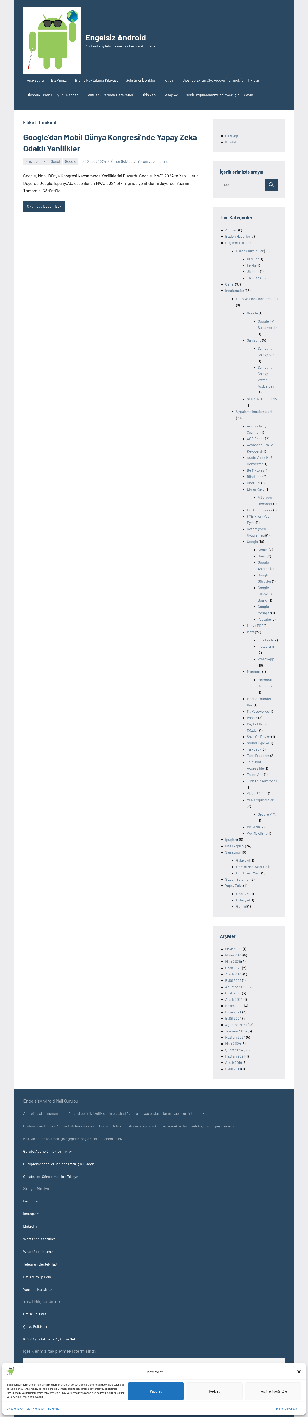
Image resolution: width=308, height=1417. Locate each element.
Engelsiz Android (115, 37)
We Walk (253, 827)
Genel (55, 161)
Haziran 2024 (235, 1037)
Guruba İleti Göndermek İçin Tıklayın (51, 1176)
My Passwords (258, 711)
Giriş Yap (149, 95)
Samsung (254, 340)
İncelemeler (234, 290)
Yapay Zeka (234, 885)
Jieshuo (253, 271)
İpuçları (231, 839)
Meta (251, 632)
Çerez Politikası (15, 1408)
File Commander (260, 510)
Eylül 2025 (233, 980)
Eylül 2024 (233, 1018)
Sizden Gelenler (237, 879)
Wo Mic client (257, 833)
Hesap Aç (170, 95)
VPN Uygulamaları (260, 800)
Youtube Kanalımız (37, 1289)
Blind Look (255, 476)
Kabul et (156, 1391)
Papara (252, 717)
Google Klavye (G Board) (265, 593)
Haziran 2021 (235, 1056)
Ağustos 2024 (236, 1024)
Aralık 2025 (234, 974)
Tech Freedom (258, 755)
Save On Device (259, 736)
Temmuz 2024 (236, 1031)
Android (231, 230)
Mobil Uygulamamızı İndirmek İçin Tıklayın (219, 95)
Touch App (255, 774)
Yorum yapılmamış (153, 161)
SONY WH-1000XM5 (262, 399)
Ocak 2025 (233, 993)
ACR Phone (255, 438)
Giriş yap (231, 135)
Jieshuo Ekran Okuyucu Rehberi (53, 95)
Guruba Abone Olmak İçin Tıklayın (48, 1151)
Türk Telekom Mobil (262, 781)
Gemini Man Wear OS (251, 866)
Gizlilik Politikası (36, 1408)
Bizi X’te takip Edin (37, 1277)
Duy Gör (253, 259)
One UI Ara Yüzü (248, 873)
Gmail (262, 556)
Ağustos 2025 (236, 986)
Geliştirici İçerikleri (141, 80)
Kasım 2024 (234, 1005)
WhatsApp (266, 659)
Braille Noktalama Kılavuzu (97, 80)
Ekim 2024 (233, 1012)
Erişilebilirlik (35, 161)
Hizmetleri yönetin (286, 1408)
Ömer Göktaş (121, 161)
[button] (299, 1372)
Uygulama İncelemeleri (254, 411)
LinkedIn (30, 1226)
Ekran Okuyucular (250, 251)
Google (70, 161)
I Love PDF (255, 625)
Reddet (214, 1391)
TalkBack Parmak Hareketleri (110, 95)
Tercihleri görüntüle (273, 1391)
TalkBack (254, 278)
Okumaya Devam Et (43, 206)
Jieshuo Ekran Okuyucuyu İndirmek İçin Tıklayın (221, 80)
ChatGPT (254, 483)
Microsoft (254, 671)
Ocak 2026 (233, 968)
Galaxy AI (243, 860)
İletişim (169, 80)
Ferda (251, 265)
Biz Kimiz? (53, 1408)
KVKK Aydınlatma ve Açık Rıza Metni (50, 1339)
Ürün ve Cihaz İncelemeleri (257, 298)
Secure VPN (267, 814)
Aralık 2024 (234, 999)
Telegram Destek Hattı (40, 1264)
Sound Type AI (258, 743)
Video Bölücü (257, 793)
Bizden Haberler (237, 236)
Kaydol (230, 142)
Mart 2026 (233, 961)
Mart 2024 (233, 1043)
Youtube (264, 619)
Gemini (263, 549)
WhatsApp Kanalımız (39, 1239)
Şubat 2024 (234, 1050)
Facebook (265, 640)
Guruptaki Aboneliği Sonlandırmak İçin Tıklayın (58, 1164)
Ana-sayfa (35, 80)
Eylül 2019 (233, 1069)
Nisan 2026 (234, 955)
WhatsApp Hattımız (38, 1251)
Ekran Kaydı (256, 489)
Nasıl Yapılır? (234, 846)
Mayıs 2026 (233, 949)
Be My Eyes (255, 470)
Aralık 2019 (233, 1062)
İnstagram (266, 646)
